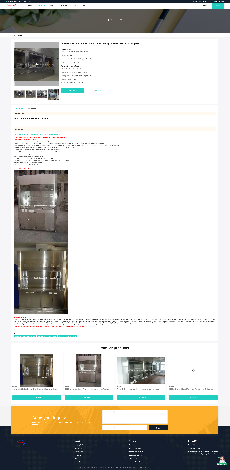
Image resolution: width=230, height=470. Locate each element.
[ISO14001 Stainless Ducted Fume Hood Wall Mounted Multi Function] (36, 370)
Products (41, 5)
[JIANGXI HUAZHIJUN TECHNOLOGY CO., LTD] (11, 6)
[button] (58, 95)
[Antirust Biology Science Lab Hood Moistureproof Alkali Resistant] (89, 370)
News (74, 5)
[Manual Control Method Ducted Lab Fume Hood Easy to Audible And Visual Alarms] (36, 64)
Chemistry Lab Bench (134, 448)
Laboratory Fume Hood (135, 462)
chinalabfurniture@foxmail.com (202, 1)
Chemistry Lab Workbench (136, 451)
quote (218, 5)
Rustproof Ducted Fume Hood (67, 336)
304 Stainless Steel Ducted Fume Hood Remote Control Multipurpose (139, 389)
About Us (63, 5)
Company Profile (79, 445)
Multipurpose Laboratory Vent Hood (25, 336)
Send (158, 428)
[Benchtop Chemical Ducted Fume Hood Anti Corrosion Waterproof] (193, 370)
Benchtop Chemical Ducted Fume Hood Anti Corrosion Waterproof (190, 389)
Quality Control (79, 451)
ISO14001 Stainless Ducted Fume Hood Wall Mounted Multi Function (34, 389)
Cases (83, 5)
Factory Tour (78, 448)
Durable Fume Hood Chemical (47, 336)
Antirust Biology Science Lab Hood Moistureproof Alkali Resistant (85, 389)
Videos (52, 5)
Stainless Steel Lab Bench (135, 455)
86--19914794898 (219, 1)
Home (30, 5)
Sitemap (77, 458)
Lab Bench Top (132, 458)
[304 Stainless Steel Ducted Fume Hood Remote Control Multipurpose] (141, 370)
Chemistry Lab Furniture (135, 445)
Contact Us (78, 455)
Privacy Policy (78, 462)
